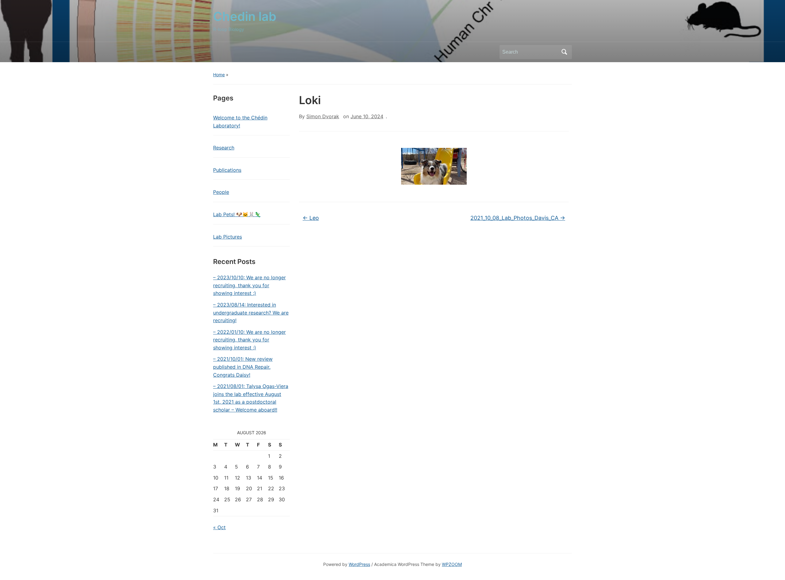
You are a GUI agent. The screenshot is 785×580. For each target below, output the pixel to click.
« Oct (219, 527)
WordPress (359, 564)
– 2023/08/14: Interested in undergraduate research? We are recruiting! (251, 312)
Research (223, 148)
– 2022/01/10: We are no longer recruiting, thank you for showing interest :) (249, 340)
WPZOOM (452, 564)
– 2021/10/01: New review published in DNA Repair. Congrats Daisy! (243, 367)
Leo (311, 218)
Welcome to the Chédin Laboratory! (240, 122)
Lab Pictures (227, 237)
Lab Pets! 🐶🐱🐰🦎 (237, 214)
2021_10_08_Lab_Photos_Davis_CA (517, 218)
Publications (227, 170)
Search (564, 52)
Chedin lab (244, 16)
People (221, 192)
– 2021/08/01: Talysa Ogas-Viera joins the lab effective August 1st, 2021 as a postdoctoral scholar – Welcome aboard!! (250, 398)
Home (219, 74)
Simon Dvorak (322, 116)
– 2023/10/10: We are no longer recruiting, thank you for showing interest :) (249, 285)
